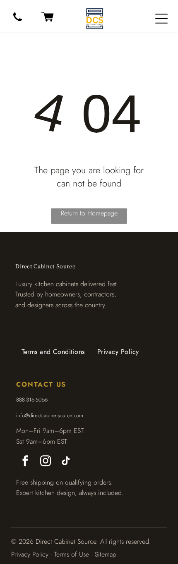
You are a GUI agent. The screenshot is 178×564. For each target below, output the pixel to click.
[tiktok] (66, 462)
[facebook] (25, 462)
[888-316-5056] (17, 21)
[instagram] (45, 462)
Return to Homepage (89, 213)
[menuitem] (53, 351)
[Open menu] (161, 18)
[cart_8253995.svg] (47, 22)
